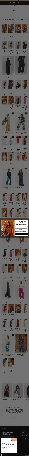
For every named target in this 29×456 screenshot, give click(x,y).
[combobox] (16, 229)
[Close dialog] (27, 221)
